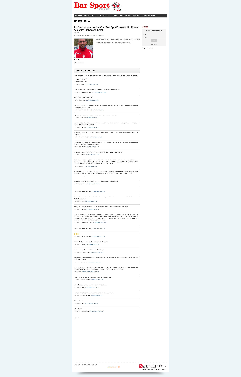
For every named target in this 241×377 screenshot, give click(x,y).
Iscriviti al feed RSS (112, 367)
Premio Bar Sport (148, 15)
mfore (83, 271)
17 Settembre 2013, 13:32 (93, 183)
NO (146, 37)
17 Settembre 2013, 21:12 (97, 295)
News (85, 16)
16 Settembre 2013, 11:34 (91, 84)
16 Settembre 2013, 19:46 (92, 117)
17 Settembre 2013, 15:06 (98, 228)
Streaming (136, 15)
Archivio (128, 15)
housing (162, 369)
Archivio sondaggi (148, 48)
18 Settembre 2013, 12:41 (91, 303)
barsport (78, 35)
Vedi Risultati (154, 44)
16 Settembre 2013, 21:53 (92, 127)
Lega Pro (93, 16)
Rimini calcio (104, 16)
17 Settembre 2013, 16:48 (92, 271)
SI (145, 35)
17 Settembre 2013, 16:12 (92, 244)
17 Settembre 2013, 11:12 (91, 166)
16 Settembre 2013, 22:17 (96, 137)
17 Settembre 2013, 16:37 (97, 252)
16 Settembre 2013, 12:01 (99, 92)
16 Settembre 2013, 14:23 (97, 109)
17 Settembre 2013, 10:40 (92, 154)
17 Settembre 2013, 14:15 (99, 222)
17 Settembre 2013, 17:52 (97, 279)
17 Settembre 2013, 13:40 (98, 191)
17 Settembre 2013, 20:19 (91, 287)
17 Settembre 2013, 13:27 (91, 175)
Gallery (114, 15)
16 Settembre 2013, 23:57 (93, 146)
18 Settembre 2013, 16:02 (97, 311)
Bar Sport (78, 15)
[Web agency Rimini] (153, 364)
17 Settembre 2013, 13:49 (91, 201)
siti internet (143, 369)
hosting (157, 369)
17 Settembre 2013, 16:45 (94, 262)
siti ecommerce (150, 369)
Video (121, 15)
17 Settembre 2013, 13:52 (92, 209)
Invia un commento (98, 35)
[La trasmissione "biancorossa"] (98, 11)
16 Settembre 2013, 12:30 (92, 100)
